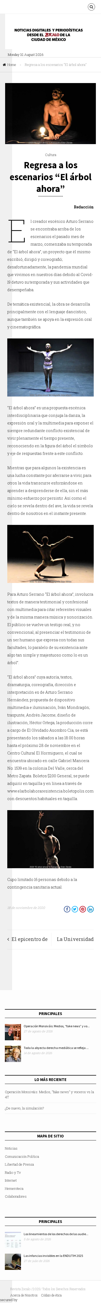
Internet (11, 1180)
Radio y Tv (13, 1172)
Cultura (50, 154)
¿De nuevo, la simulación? (24, 1108)
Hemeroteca (14, 1188)
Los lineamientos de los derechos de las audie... (56, 1234)
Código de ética (51, 1295)
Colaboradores (16, 1196)
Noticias (11, 1148)
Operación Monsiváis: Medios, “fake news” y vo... (57, 1026)
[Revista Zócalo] (52, 36)
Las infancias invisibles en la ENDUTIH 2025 (53, 1256)
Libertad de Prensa (19, 1164)
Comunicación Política (22, 1156)
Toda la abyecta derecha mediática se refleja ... (56, 1048)
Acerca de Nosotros (24, 1295)
